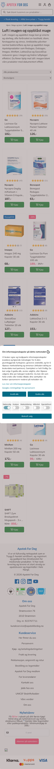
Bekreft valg (27, 416)
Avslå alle (14, 394)
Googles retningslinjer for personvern (18, 388)
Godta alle (39, 394)
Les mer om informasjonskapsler (16, 384)
